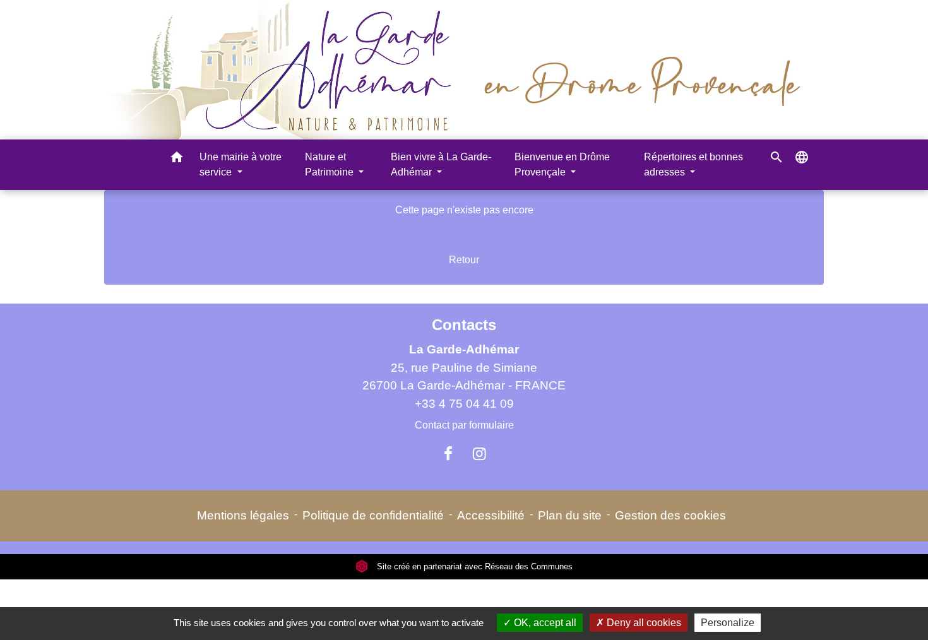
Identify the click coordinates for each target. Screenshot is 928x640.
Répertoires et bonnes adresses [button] (693, 164)
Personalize (727, 622)
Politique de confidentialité (373, 515)
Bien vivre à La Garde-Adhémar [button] (441, 164)
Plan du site (570, 515)
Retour (464, 259)
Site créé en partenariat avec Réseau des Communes (473, 566)
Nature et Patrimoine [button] (330, 164)
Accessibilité (491, 515)
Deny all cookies (642, 622)
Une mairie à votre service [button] (240, 164)
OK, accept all (543, 622)
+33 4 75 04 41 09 (464, 403)
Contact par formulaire (464, 425)
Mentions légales (243, 515)
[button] (176, 159)
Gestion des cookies (670, 515)
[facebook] (448, 454)
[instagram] (479, 454)
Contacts (464, 324)
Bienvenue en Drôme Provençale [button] (562, 164)
